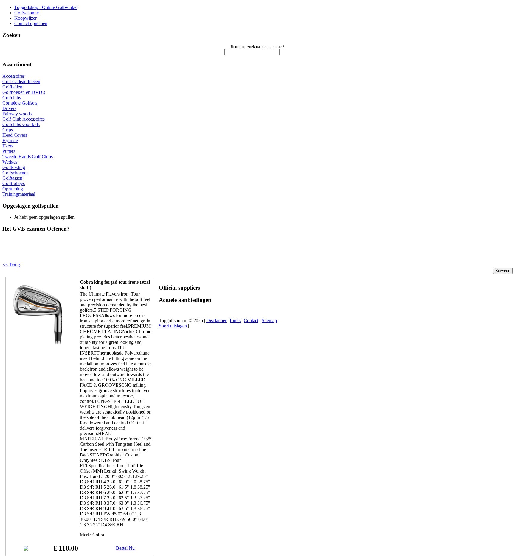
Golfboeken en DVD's (23, 92)
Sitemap (269, 320)
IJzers (7, 145)
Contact (251, 320)
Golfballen (12, 86)
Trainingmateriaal (18, 194)
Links (235, 320)
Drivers (9, 108)
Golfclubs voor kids (21, 124)
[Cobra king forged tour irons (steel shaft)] (38, 342)
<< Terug (11, 264)
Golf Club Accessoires (23, 119)
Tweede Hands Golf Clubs (27, 156)
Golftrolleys (13, 183)
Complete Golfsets (19, 102)
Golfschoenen (15, 172)
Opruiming (12, 188)
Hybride (10, 140)
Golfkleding (13, 167)
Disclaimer (216, 320)
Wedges (9, 161)
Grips (7, 129)
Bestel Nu (125, 548)
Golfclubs (11, 97)
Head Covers (14, 135)
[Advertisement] (78, 252)
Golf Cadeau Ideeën (21, 81)
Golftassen (12, 178)
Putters (8, 151)
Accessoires (13, 76)
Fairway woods (17, 113)
